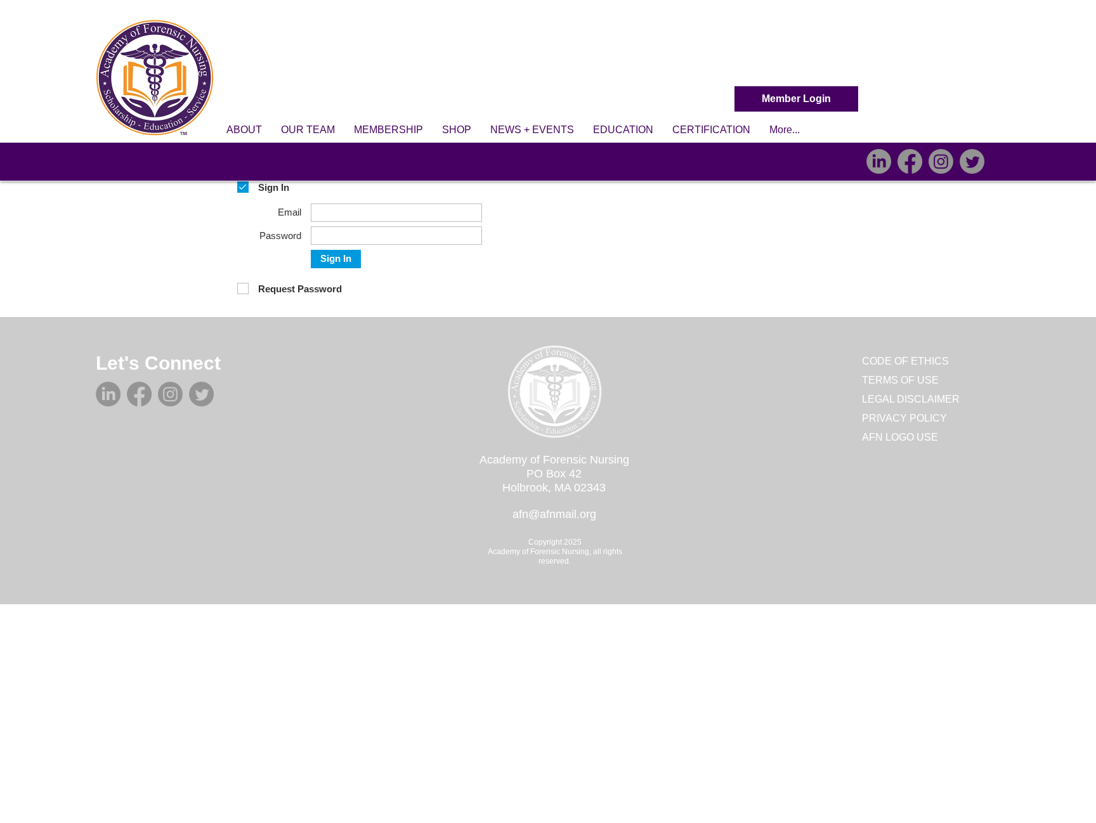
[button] (244, 129)
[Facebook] (909, 161)
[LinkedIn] (878, 161)
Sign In (335, 258)
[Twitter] (972, 161)
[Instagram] (941, 161)
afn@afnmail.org (554, 514)
